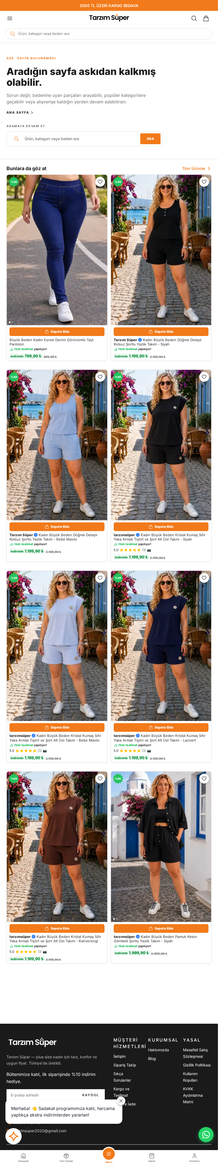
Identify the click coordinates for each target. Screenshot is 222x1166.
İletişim (119, 1056)
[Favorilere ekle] (100, 182)
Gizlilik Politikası (197, 1065)
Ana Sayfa (17, 112)
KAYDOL (90, 1095)
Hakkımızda (158, 1050)
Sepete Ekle (60, 332)
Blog (152, 1058)
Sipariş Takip (124, 1065)
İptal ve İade (124, 1104)
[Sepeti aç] (206, 18)
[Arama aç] (194, 18)
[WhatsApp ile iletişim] (206, 1134)
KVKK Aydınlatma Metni (193, 1095)
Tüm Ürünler (193, 168)
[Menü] (9, 18)
